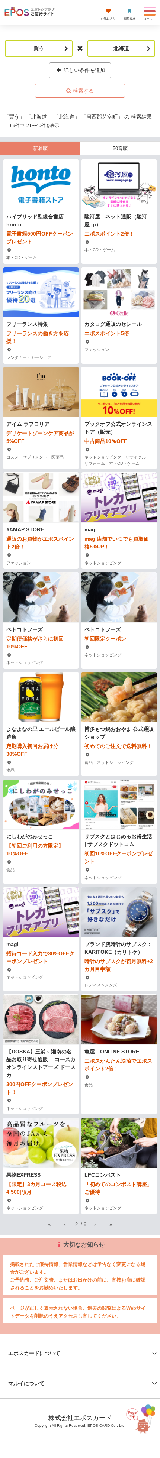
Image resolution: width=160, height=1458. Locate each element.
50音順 (120, 148)
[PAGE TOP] (142, 1422)
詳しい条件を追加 (83, 70)
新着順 (40, 148)
